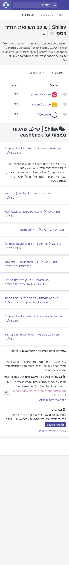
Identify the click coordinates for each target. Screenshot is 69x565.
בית (61, 14)
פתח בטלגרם (54, 424)
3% (16, 94)
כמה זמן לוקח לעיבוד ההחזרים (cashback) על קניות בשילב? (33, 246)
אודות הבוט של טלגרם (52, 431)
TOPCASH (44, 114)
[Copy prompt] (7, 392)
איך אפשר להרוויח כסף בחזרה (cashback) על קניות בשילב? (33, 150)
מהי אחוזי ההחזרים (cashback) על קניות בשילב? (29, 195)
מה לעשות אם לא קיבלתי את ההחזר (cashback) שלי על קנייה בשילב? (27, 282)
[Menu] (64, 5)
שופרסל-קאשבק (41, 94)
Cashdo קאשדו (41, 104)
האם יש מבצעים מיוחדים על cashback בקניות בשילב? (33, 336)
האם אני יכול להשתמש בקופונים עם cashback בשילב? (33, 213)
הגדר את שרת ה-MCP (52, 400)
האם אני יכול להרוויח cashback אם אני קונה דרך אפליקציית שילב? (32, 264)
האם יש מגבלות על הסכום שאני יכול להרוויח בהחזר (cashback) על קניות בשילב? (31, 300)
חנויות (28, 14)
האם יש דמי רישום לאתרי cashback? (41, 229)
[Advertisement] (34, 447)
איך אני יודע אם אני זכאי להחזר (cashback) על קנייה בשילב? (33, 318)
